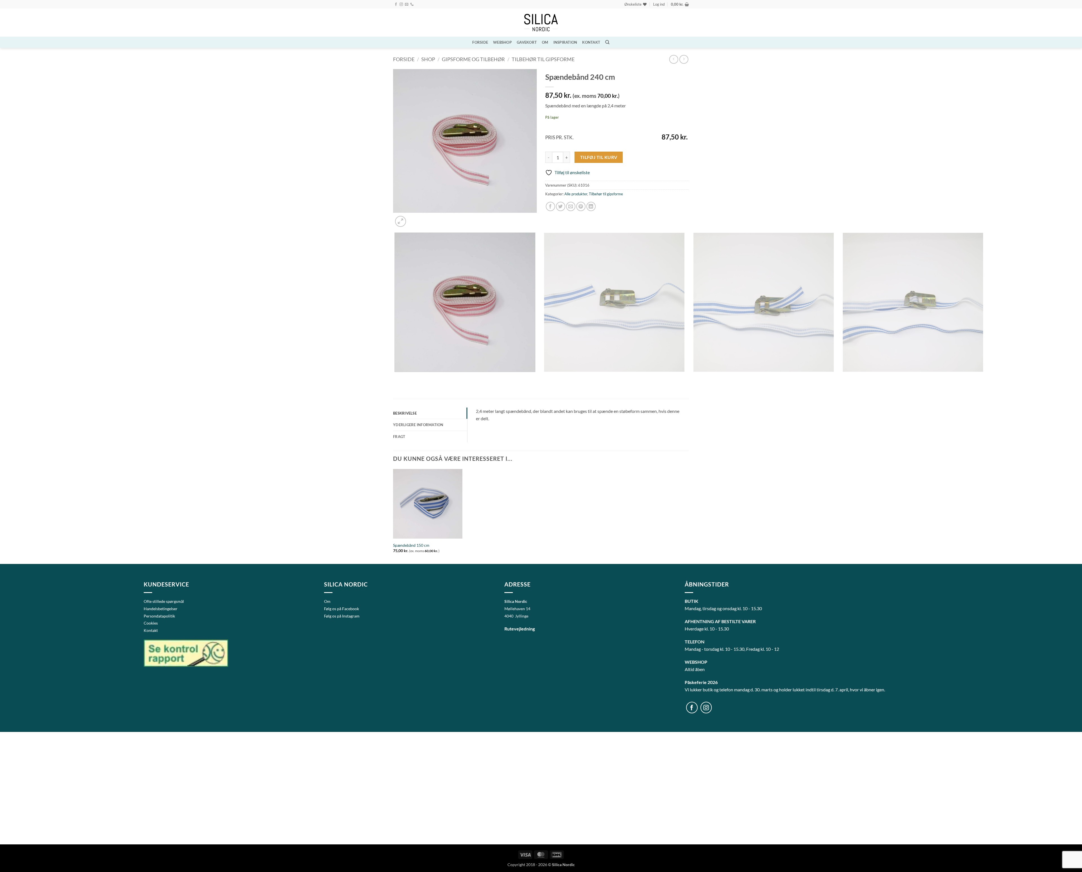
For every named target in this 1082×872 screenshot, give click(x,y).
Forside (480, 42)
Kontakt (591, 42)
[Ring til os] (412, 4)
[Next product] (673, 59)
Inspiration (565, 42)
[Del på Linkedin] (591, 206)
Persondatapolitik (159, 616)
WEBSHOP (502, 42)
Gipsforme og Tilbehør (473, 59)
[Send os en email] (406, 4)
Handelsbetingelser (161, 608)
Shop (428, 59)
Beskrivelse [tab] (405, 413)
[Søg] (607, 42)
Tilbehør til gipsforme (543, 59)
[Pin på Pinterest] (581, 206)
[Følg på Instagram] (401, 4)
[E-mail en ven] (570, 206)
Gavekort (527, 42)
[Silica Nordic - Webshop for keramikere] (541, 22)
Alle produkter (575, 194)
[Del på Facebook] (550, 206)
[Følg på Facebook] (396, 4)
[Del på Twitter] (560, 206)
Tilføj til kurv (598, 157)
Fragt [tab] (399, 436)
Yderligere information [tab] (418, 424)
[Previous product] (683, 59)
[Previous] (395, 377)
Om (545, 42)
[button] (659, 4)
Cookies (151, 623)
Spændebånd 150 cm (411, 545)
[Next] (414, 218)
